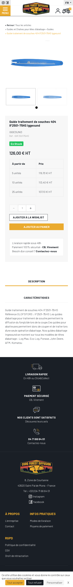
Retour (10, 25)
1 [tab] (36, 107)
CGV (7, 550)
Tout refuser (35, 582)
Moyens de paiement (41, 526)
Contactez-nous (46, 251)
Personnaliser (54, 582)
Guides (50, 29)
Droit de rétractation (16, 555)
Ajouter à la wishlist (28, 217)
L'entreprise (11, 520)
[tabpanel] (21, 96)
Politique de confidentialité (20, 544)
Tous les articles (23, 25)
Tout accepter (15, 582)
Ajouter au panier (37, 226)
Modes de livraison (40, 520)
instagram (38, 496)
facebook (38, 501)
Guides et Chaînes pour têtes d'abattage (26, 29)
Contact (9, 526)
